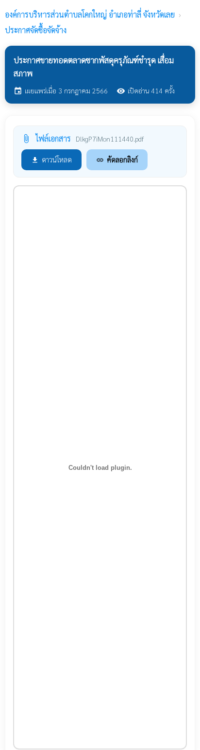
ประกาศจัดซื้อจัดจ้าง (36, 30)
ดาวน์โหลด (51, 159)
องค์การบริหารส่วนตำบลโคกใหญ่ (90, 14)
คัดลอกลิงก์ (117, 159)
